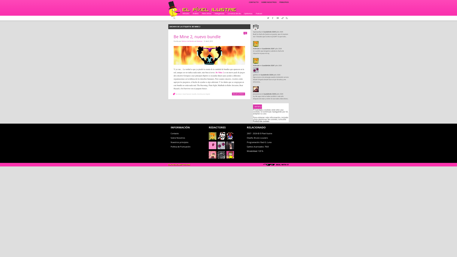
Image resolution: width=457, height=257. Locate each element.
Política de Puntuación (180, 146)
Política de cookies (261, 121)
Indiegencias (219, 13)
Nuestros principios (179, 142)
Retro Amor (206, 13)
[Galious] (230, 139)
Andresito (256, 49)
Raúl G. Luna (265, 142)
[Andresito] (212, 139)
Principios (284, 2)
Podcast (259, 13)
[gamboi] (221, 148)
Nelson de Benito (188, 41)
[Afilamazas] (212, 158)
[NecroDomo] (221, 158)
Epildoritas (248, 13)
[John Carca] (230, 148)
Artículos (186, 13)
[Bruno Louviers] (212, 148)
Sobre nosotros (269, 2)
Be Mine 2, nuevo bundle (197, 36)
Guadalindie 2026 (269, 32)
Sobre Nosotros (178, 138)
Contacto (253, 2)
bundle (194, 94)
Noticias (199, 41)
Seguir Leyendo (238, 94)
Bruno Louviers (261, 138)
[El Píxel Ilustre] (209, 9)
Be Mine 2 (220, 72)
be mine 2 (179, 94)
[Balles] (230, 158)
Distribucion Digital (203, 94)
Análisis (196, 13)
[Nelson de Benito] (221, 139)
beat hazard (187, 94)
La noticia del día (234, 13)
